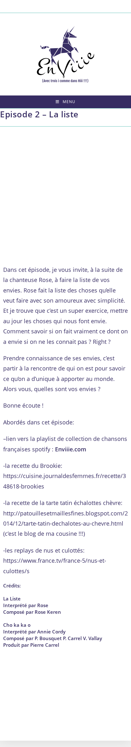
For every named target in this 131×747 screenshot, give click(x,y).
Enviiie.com (70, 449)
